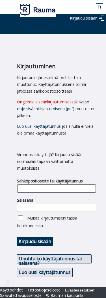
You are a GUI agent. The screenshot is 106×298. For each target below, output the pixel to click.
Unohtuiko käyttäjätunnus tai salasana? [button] (50, 259)
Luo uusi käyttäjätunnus (39, 126)
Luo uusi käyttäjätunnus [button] (45, 272)
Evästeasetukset (79, 290)
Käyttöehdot (11, 290)
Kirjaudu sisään (84, 18)
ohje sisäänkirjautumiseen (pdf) (45, 108)
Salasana (25, 200)
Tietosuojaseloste (43, 290)
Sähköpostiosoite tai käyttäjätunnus (50, 181)
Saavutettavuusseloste (21, 295)
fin (99, 7)
